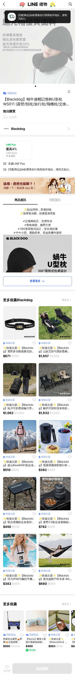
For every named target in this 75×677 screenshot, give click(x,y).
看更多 (65, 299)
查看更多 (35, 280)
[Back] (4, 4)
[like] (34, 343)
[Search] (70, 4)
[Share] (69, 91)
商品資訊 (20, 200)
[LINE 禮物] (37, 4)
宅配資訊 (55, 200)
